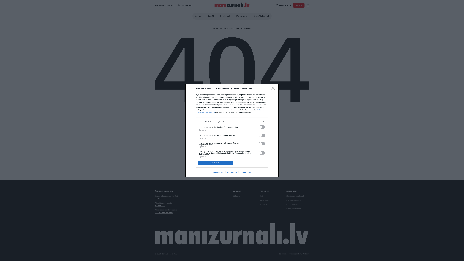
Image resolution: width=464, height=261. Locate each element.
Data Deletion (218, 172)
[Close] (274, 89)
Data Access (232, 172)
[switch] (262, 127)
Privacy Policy (245, 172)
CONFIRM (215, 163)
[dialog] (232, 130)
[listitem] (232, 121)
